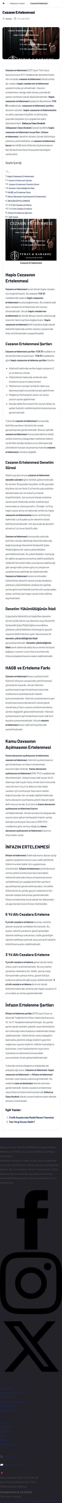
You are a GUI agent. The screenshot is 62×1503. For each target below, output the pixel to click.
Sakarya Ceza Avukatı (33, 123)
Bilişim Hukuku (8, 1410)
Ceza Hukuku (7, 1388)
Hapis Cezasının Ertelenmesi (20, 176)
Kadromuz (5, 1431)
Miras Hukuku (7, 1397)
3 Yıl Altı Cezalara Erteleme (20, 208)
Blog (2, 1435)
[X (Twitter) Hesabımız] (31, 1376)
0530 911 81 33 (10, 1456)
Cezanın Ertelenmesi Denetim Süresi (24, 184)
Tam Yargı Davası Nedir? (22, 1121)
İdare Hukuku (7, 1406)
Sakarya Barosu (8, 1500)
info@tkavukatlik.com (15, 1464)
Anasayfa (5, 1422)
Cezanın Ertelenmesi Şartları (20, 180)
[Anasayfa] (3, 3)
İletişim (4, 1439)
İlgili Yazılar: (14, 217)
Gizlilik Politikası (26, 1500)
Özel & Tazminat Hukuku (13, 1401)
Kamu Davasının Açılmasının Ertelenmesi (27, 196)
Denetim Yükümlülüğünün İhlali (21, 188)
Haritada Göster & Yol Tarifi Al (16, 1491)
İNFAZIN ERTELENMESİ (19, 201)
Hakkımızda (6, 1426)
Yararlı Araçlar (7, 1444)
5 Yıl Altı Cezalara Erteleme (20, 205)
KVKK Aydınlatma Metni (49, 1500)
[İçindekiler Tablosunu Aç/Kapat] (7, 171)
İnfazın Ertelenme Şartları (20, 212)
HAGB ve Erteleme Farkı (19, 192)
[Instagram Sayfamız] (31, 1313)
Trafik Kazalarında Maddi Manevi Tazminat (31, 1117)
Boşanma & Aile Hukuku (12, 1392)
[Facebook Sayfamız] (31, 1249)
